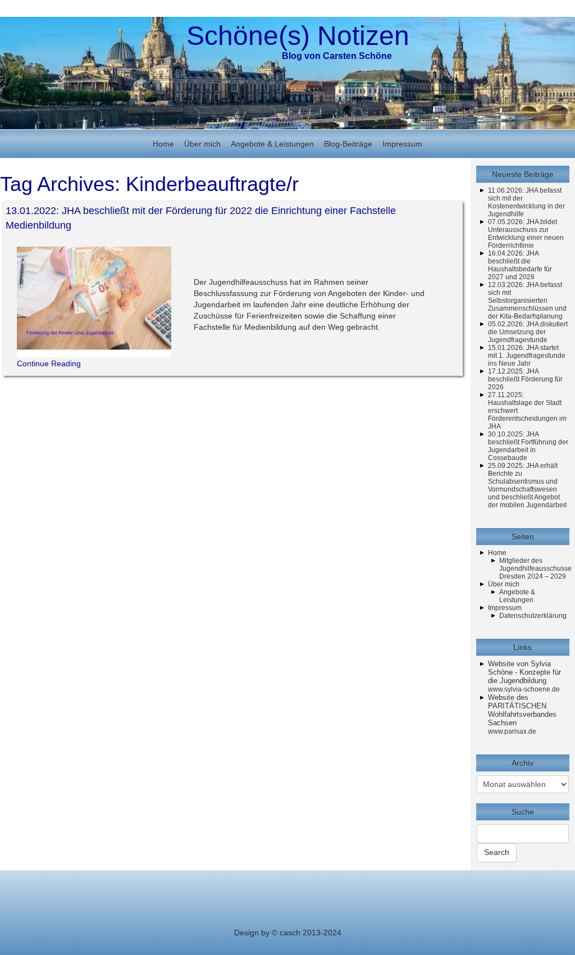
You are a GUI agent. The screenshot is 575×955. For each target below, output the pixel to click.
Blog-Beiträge (348, 143)
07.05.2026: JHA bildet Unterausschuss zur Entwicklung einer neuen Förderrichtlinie (526, 233)
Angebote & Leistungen (272, 143)
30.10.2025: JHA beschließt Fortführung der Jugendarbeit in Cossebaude (528, 446)
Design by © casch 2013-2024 (287, 932)
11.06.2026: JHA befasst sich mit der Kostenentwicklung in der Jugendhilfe (526, 202)
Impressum (402, 143)
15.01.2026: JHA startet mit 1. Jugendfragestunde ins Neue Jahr (526, 355)
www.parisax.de (512, 731)
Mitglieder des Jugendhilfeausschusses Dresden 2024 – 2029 (537, 568)
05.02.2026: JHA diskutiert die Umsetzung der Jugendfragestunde (528, 332)
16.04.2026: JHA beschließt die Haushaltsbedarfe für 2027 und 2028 (520, 265)
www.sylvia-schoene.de (524, 689)
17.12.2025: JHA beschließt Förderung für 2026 (525, 379)
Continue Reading (49, 363)
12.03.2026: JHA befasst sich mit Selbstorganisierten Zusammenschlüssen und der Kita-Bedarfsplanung (527, 300)
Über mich (202, 143)
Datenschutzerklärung (533, 616)
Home (163, 143)
